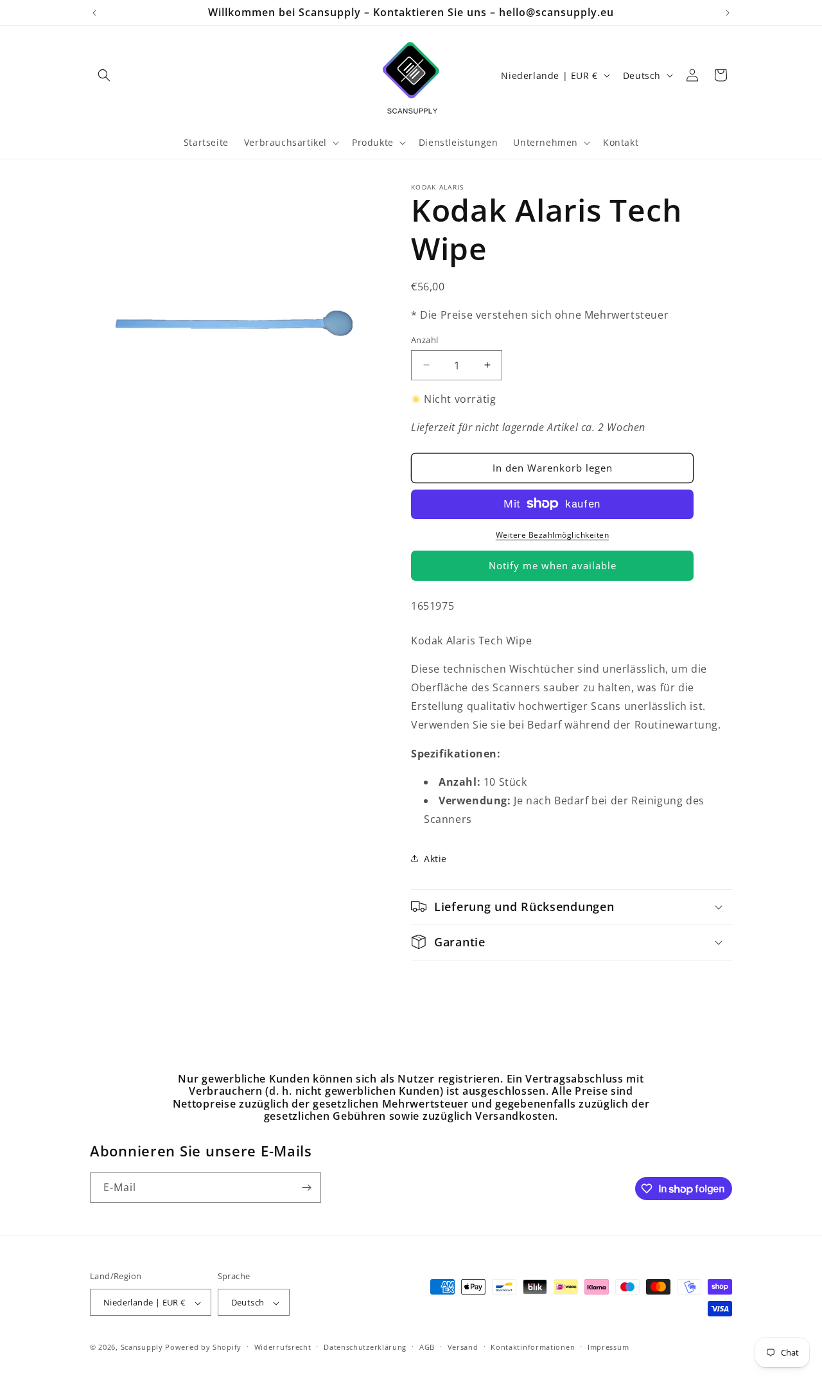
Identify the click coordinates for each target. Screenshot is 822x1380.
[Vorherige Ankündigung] (94, 13)
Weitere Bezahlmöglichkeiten (552, 534)
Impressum (608, 1347)
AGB (427, 1347)
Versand (463, 1347)
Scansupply (142, 1347)
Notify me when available (552, 565)
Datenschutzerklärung (365, 1347)
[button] (104, 75)
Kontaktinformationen (533, 1347)
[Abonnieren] (306, 1187)
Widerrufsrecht (282, 1347)
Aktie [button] (435, 859)
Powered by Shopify (203, 1347)
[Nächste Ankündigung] (727, 13)
